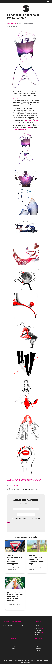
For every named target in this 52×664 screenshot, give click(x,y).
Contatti (13, 648)
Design (38, 646)
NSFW (38, 650)
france (18, 480)
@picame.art (39, 630)
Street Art (13, 569)
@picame (39, 628)
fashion (14, 480)
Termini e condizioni (8, 660)
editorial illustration (32, 479)
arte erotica (12, 479)
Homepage (13, 641)
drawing (23, 479)
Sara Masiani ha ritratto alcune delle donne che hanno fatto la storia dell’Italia (15, 596)
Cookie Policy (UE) (34, 660)
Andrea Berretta (12, 23)
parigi (26, 482)
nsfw (23, 482)
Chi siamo (13, 642)
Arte (39, 644)
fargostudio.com (27, 662)
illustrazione (18, 482)
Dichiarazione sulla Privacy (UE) (22, 660)
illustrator (36, 480)
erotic (40, 479)
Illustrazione (30, 23)
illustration (29, 480)
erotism (9, 480)
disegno (19, 479)
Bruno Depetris (11, 567)
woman (34, 482)
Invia (9, 522)
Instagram (23, 129)
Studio (13, 644)
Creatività (24, 23)
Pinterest (39, 634)
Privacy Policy (33, 526)
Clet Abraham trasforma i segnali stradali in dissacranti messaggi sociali (14, 559)
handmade (23, 480)
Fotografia (38, 648)
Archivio (13, 646)
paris (30, 482)
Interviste (38, 641)
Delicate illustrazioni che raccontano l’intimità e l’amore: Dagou (37, 559)
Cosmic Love (27, 120)
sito (29, 127)
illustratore (10, 482)
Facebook (16, 129)
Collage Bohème (24, 124)
